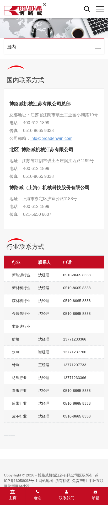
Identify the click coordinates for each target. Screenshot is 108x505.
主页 (13, 498)
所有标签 (62, 481)
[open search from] (87, 9)
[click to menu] (100, 9)
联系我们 (66, 498)
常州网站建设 (19, 486)
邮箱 (95, 498)
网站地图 (46, 481)
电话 (37, 498)
